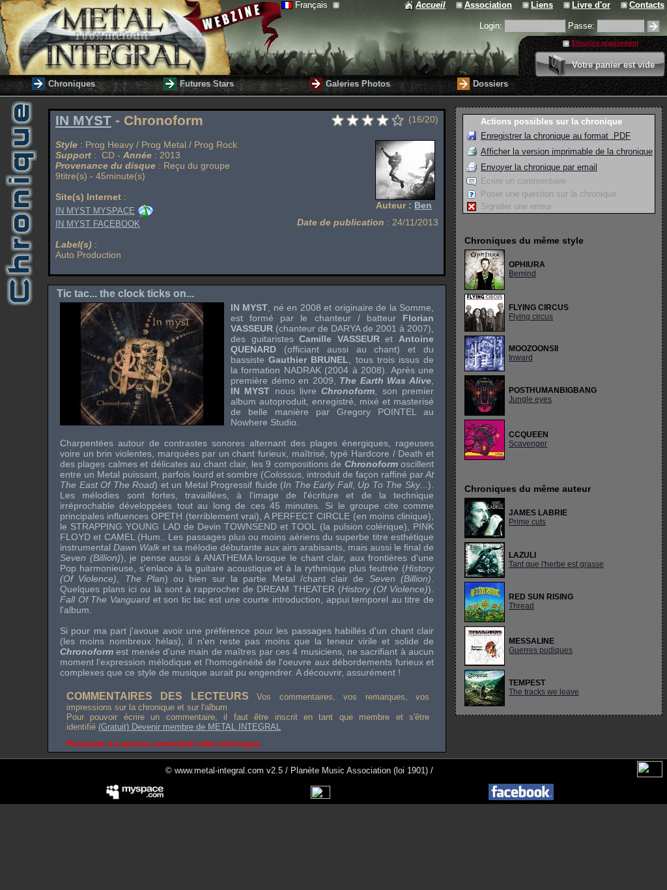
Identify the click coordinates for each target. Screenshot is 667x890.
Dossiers (490, 84)
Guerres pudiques (541, 650)
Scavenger (528, 443)
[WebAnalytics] (649, 774)
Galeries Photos (358, 84)
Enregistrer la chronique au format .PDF (556, 136)
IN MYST (83, 120)
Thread (521, 605)
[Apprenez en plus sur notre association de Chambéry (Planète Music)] (460, 5)
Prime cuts (527, 521)
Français (312, 5)
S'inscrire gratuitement (604, 43)
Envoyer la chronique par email (539, 167)
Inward (521, 357)
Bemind (522, 273)
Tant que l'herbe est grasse (556, 564)
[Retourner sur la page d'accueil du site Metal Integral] (140, 37)
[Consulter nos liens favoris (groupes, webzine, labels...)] (526, 5)
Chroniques (71, 84)
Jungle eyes (530, 399)
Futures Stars (207, 84)
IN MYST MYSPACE (95, 211)
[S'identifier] (653, 26)
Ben (423, 205)
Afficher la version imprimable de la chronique (567, 151)
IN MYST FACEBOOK (97, 224)
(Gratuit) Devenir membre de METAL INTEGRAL (189, 727)
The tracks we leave (544, 691)
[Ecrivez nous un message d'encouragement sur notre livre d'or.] (567, 5)
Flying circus (531, 316)
